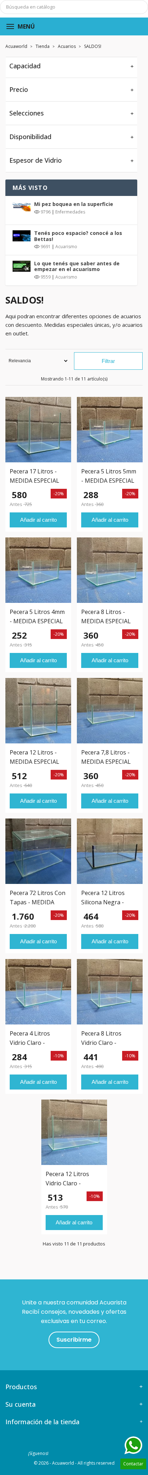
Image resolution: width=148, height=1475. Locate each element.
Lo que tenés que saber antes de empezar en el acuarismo (77, 266)
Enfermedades (70, 212)
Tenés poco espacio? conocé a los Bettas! (78, 236)
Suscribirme (74, 1340)
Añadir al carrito (38, 520)
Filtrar (108, 361)
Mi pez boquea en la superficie (73, 204)
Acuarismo (66, 247)
